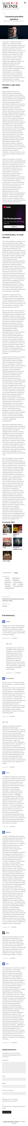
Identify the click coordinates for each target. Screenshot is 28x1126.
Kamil (7, 932)
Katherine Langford (18, 582)
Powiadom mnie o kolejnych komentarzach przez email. (10, 1100)
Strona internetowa (7, 1090)
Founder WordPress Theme (10, 1121)
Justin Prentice (8, 582)
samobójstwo (8, 586)
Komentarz (5, 1060)
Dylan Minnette (16, 580)
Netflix (14, 584)
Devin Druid (7, 580)
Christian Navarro (15, 578)
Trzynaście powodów (9, 588)
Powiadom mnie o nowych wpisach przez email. (13, 1107)
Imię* (4, 1076)
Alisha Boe (7, 578)
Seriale (16, 572)
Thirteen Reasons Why (18, 586)
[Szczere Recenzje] (10, 7)
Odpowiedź (14, 638)
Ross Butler (20, 584)
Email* (4, 1083)
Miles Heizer (7, 584)
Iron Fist (4, 606)
